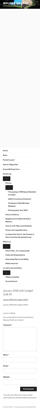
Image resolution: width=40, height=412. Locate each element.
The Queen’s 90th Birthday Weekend (18, 204)
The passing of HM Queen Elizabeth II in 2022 (22, 193)
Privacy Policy (8, 407)
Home (5, 151)
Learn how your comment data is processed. (19, 398)
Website (6, 377)
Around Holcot (11, 281)
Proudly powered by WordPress (25, 407)
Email (6, 366)
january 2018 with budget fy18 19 (15, 300)
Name (6, 355)
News (5, 155)
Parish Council (8, 160)
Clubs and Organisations (15, 255)
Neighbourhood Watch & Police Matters (18, 220)
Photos (8, 183)
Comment (7, 325)
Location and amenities (12, 268)
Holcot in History (12, 215)
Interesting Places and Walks (16, 259)
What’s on (7, 242)
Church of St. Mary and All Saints (18, 226)
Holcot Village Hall (10, 165)
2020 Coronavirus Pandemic (19, 199)
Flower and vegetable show (16, 230)
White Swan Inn (11, 263)
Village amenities (12, 277)
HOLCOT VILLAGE (16, 3)
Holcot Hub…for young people (17, 251)
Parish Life (7, 174)
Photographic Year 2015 (18, 210)
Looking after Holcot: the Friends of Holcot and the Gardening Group (19, 235)
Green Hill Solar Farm (11, 169)
